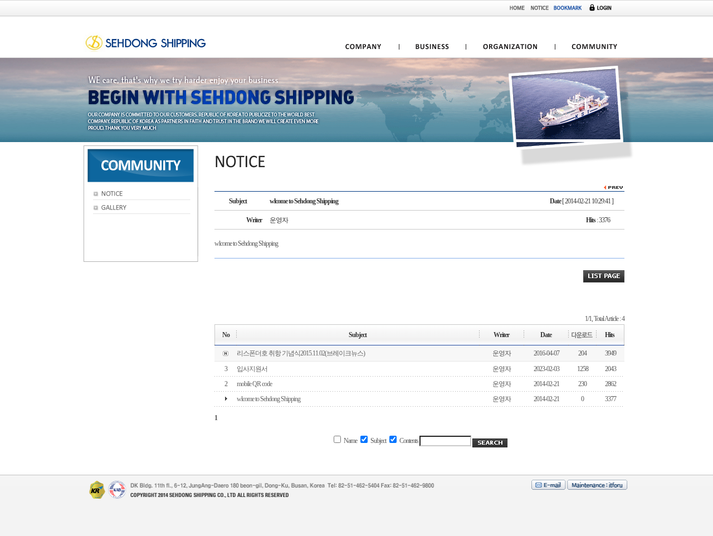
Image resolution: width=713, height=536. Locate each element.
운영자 (501, 353)
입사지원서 (252, 369)
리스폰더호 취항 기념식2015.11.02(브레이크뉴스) (301, 353)
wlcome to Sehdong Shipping (268, 399)
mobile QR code (254, 384)
